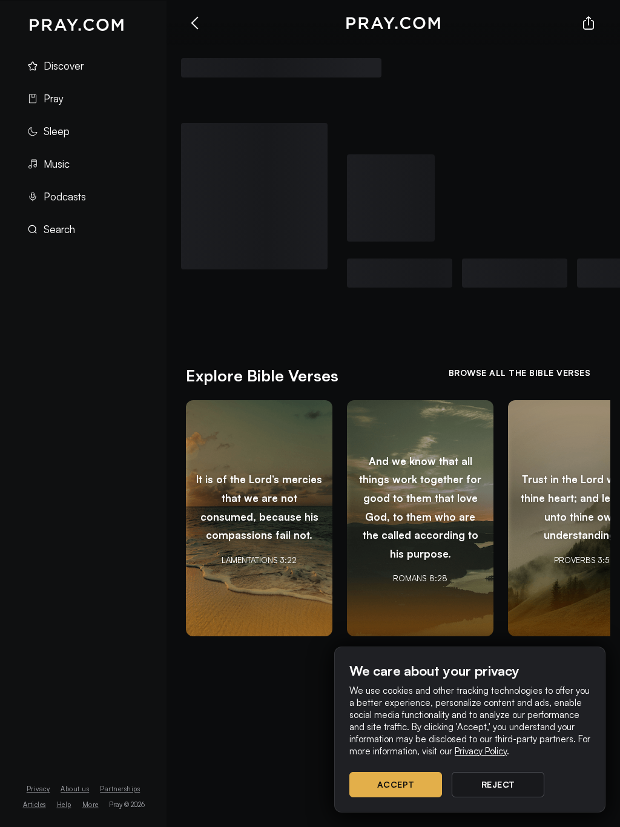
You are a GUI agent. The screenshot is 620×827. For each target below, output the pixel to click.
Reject (498, 784)
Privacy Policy (481, 751)
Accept (396, 784)
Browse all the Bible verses (520, 372)
